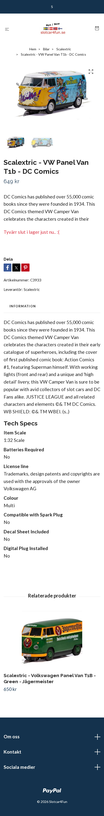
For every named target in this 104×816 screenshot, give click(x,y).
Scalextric (63, 49)
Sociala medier (19, 767)
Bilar (46, 49)
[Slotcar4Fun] (53, 28)
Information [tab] (22, 306)
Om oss (12, 736)
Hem (32, 49)
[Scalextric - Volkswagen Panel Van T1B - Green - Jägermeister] (52, 640)
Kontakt (12, 752)
